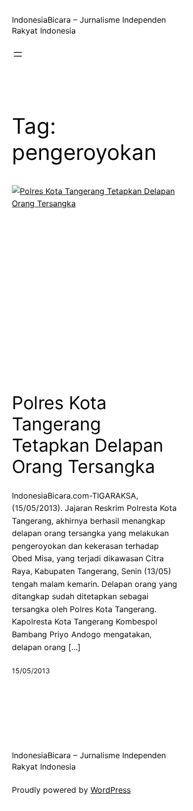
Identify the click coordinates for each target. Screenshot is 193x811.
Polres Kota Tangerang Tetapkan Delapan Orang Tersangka (87, 435)
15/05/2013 (31, 670)
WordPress (111, 790)
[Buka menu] (18, 54)
